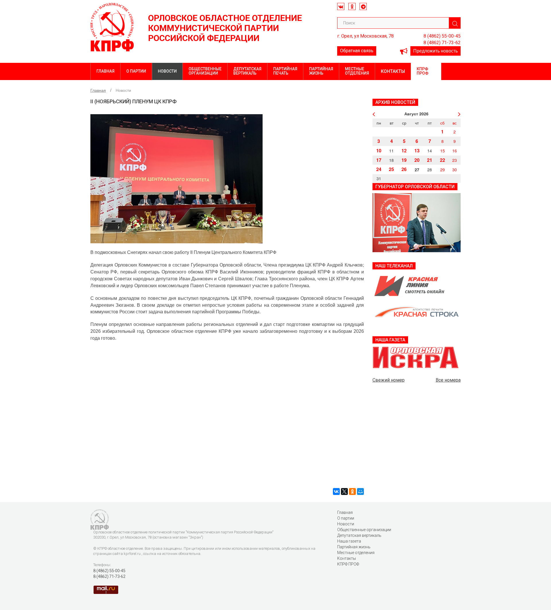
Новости (167, 71)
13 (417, 150)
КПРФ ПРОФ (422, 71)
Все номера (448, 380)
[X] (344, 491)
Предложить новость (435, 50)
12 (404, 150)
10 (378, 150)
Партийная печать (285, 71)
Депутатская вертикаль (247, 71)
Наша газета (349, 541)
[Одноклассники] (352, 491)
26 (404, 169)
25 (391, 169)
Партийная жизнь (321, 71)
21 (429, 160)
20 (417, 160)
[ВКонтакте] (336, 491)
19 (404, 160)
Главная (105, 71)
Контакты (393, 71)
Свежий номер (388, 380)
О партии (136, 71)
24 (378, 169)
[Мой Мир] (360, 491)
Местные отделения (357, 71)
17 (378, 160)
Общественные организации (205, 71)
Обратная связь (356, 50)
